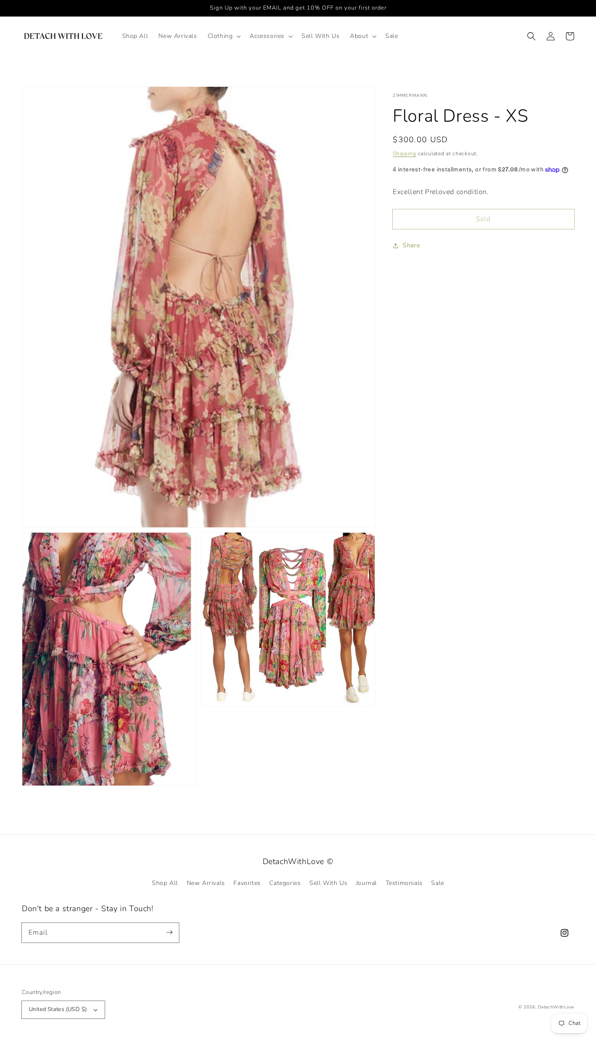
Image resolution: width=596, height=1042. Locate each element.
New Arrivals (206, 883)
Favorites (246, 883)
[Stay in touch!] (169, 932)
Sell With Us (328, 883)
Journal (366, 883)
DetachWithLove (556, 1007)
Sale (437, 883)
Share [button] (411, 245)
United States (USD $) (58, 1009)
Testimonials (404, 883)
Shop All (165, 883)
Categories (285, 883)
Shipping (404, 153)
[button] (223, 36)
